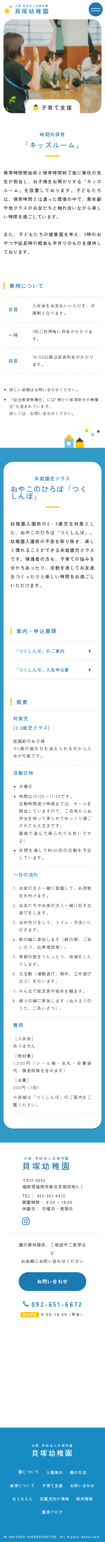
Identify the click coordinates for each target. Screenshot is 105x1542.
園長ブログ (52, 1512)
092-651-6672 (57, 1304)
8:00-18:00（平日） (63, 1314)
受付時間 (30, 1314)
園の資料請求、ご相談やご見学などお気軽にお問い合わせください (52, 1253)
